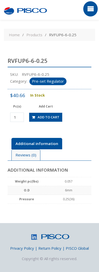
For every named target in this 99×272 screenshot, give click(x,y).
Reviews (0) (25, 154)
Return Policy (49, 248)
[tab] (36, 143)
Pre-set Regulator (48, 81)
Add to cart (48, 117)
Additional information (36, 143)
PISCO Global (77, 248)
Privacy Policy (22, 248)
